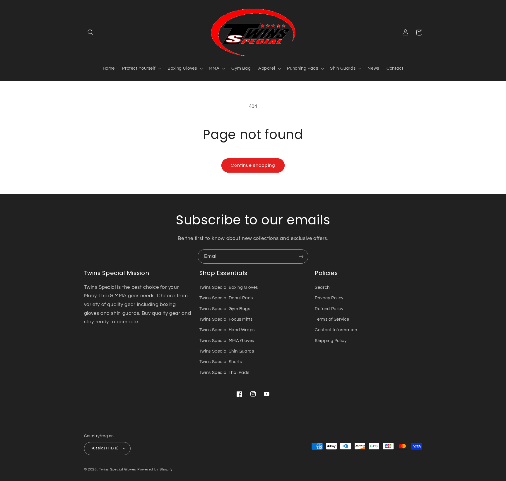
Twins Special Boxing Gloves (228, 287)
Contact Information (336, 330)
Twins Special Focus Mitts (226, 319)
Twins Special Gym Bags (224, 309)
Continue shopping (253, 165)
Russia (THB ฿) (104, 448)
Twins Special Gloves (117, 469)
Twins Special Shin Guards (226, 351)
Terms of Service (332, 319)
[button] (91, 32)
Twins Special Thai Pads (224, 372)
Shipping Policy (330, 341)
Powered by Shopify (155, 469)
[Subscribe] (301, 256)
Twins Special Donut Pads (226, 298)
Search (322, 287)
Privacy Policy (329, 298)
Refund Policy (329, 309)
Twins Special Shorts (220, 362)
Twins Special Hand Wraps (227, 330)
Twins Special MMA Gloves (226, 341)
